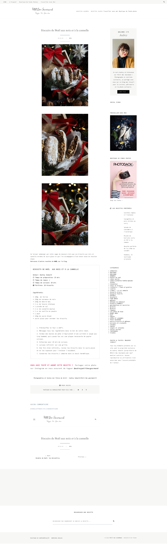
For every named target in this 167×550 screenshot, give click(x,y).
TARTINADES (114, 331)
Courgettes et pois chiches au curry (129, 221)
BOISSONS (113, 272)
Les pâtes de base (116, 311)
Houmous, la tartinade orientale (128, 257)
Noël (70, 38)
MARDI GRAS (114, 313)
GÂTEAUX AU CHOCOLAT (117, 302)
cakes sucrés (114, 279)
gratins (112, 308)
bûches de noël (115, 277)
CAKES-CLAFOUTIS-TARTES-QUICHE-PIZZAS (121, 281)
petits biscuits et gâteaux (120, 321)
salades (112, 325)
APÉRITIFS (113, 271)
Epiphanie (113, 297)
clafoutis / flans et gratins (121, 287)
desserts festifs (116, 294)
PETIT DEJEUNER (115, 320)
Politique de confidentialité (39, 538)
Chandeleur (114, 284)
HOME (4, 2)
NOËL (56, 261)
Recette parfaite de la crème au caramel (130, 248)
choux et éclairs (116, 286)
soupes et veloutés (117, 328)
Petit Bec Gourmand (116, 537)
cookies (112, 289)
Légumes (112, 310)
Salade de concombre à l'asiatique (128, 230)
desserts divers (116, 292)
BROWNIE (112, 276)
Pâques (112, 316)
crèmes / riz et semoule (119, 290)
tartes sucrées (115, 329)
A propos (12, 2)
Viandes (112, 333)
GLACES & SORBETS (116, 303)
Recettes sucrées (82, 11)
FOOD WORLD (114, 298)
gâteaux (112, 300)
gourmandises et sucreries (119, 305)
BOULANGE (113, 274)
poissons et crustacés (118, 323)
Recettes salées (97, 11)
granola (112, 307)
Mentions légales (57, 538)
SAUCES (112, 326)
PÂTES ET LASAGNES (116, 318)
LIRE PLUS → (123, 92)
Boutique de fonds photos (28, 2)
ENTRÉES (112, 295)
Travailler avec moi (48, 2)
